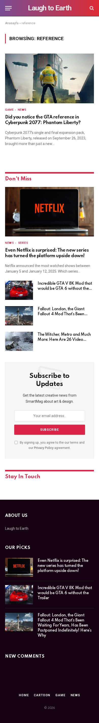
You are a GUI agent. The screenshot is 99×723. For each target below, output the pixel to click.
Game (60, 695)
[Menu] (8, 8)
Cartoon (42, 695)
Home (24, 695)
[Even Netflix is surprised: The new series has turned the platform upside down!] (49, 212)
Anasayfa (12, 23)
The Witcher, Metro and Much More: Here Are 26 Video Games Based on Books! (64, 340)
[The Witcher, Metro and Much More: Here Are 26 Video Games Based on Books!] (19, 341)
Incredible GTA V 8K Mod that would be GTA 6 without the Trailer (65, 289)
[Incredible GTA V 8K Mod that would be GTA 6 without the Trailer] (19, 290)
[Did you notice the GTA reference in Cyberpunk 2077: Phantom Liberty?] (49, 78)
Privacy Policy (44, 448)
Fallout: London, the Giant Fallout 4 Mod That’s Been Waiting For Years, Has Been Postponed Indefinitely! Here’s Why (64, 625)
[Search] (91, 8)
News (75, 695)
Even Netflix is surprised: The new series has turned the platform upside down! (63, 566)
